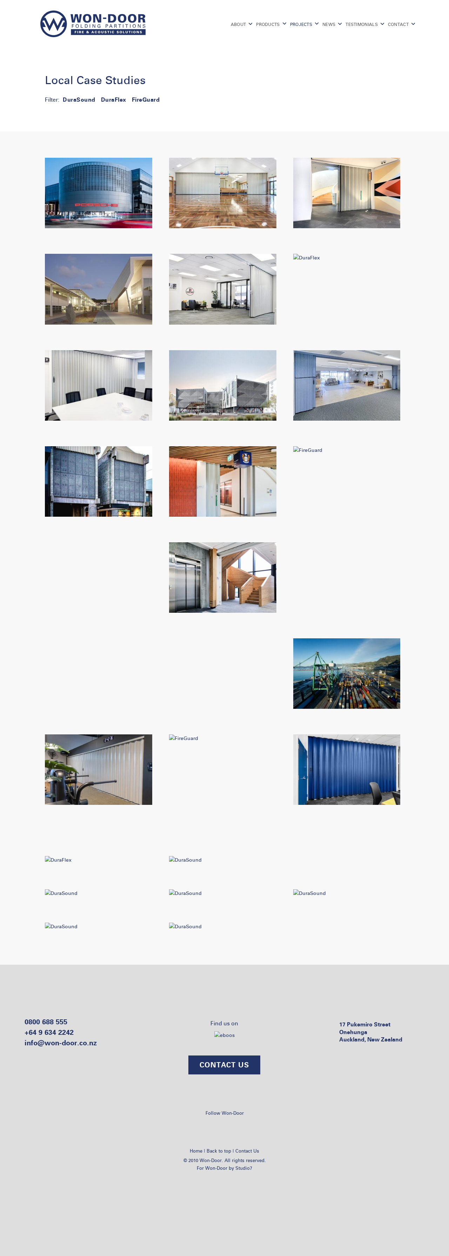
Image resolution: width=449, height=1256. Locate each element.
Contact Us (247, 1151)
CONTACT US (224, 1064)
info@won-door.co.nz (61, 1042)
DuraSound (79, 99)
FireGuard (146, 99)
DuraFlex (113, 99)
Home (196, 1151)
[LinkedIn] (215, 1126)
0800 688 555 (46, 1021)
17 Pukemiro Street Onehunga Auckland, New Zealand (370, 1032)
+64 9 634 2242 (49, 1032)
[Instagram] (233, 1126)
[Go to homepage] (93, 24)
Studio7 (243, 1168)
